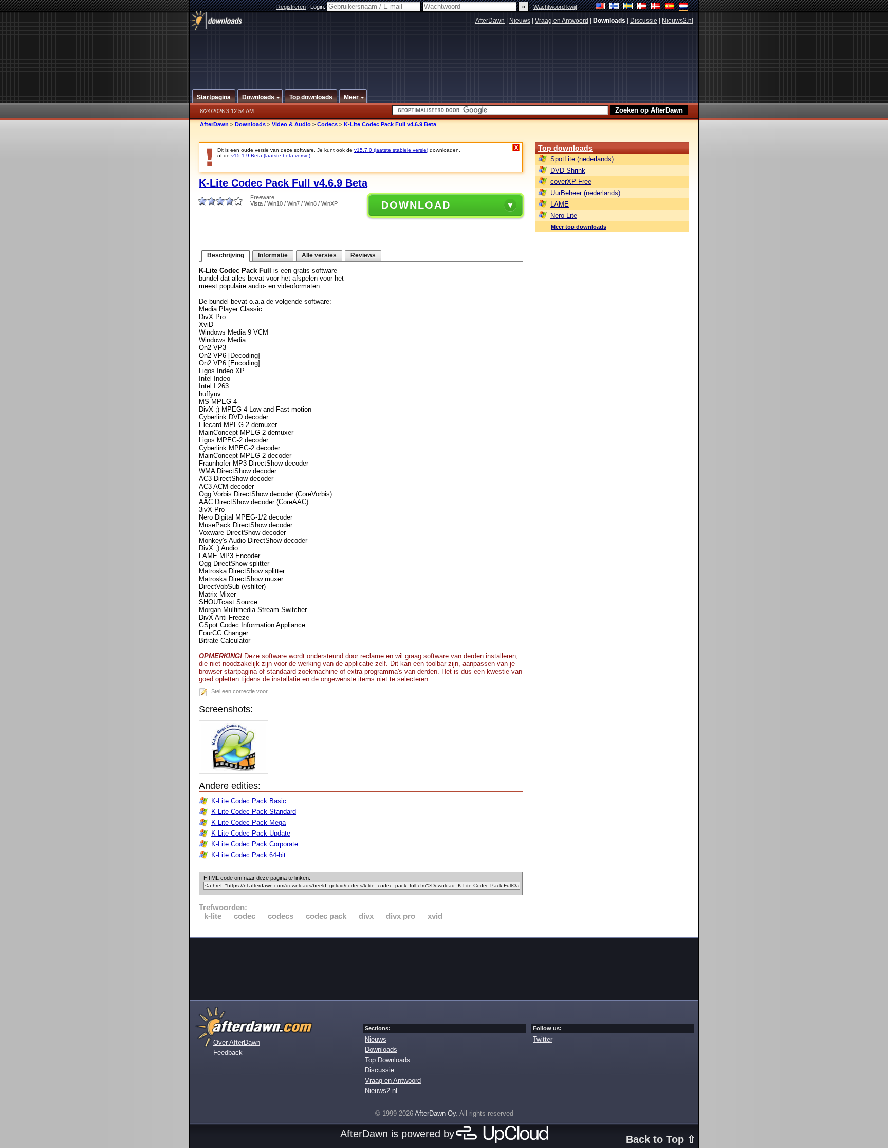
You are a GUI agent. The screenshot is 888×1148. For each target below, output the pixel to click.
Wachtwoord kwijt (555, 7)
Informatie (273, 255)
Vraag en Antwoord (561, 20)
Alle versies (319, 255)
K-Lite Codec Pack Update (250, 833)
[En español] (670, 7)
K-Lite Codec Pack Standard (253, 812)
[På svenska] (628, 7)
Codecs (327, 124)
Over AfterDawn (236, 1042)
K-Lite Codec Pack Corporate (254, 844)
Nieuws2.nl (677, 20)
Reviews (363, 255)
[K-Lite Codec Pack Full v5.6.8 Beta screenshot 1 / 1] (236, 771)
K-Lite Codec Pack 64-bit (248, 855)
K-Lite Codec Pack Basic (248, 801)
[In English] (600, 7)
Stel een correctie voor (239, 691)
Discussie (643, 20)
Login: (318, 7)
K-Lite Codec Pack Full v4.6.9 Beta (390, 124)
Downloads (250, 124)
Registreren (291, 7)
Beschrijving (225, 255)
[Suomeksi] (614, 7)
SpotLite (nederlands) (582, 159)
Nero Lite (563, 215)
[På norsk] (642, 7)
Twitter (542, 1039)
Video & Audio (291, 124)
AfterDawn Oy (435, 1113)
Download (416, 205)
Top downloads (565, 148)
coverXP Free (570, 182)
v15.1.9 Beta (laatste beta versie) (270, 155)
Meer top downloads (578, 227)
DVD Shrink (567, 170)
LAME (559, 204)
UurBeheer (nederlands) (585, 193)
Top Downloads (387, 1060)
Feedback (228, 1053)
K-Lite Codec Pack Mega (248, 822)
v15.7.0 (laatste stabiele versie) (391, 150)
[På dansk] (656, 7)
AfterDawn (490, 20)
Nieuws (519, 20)
